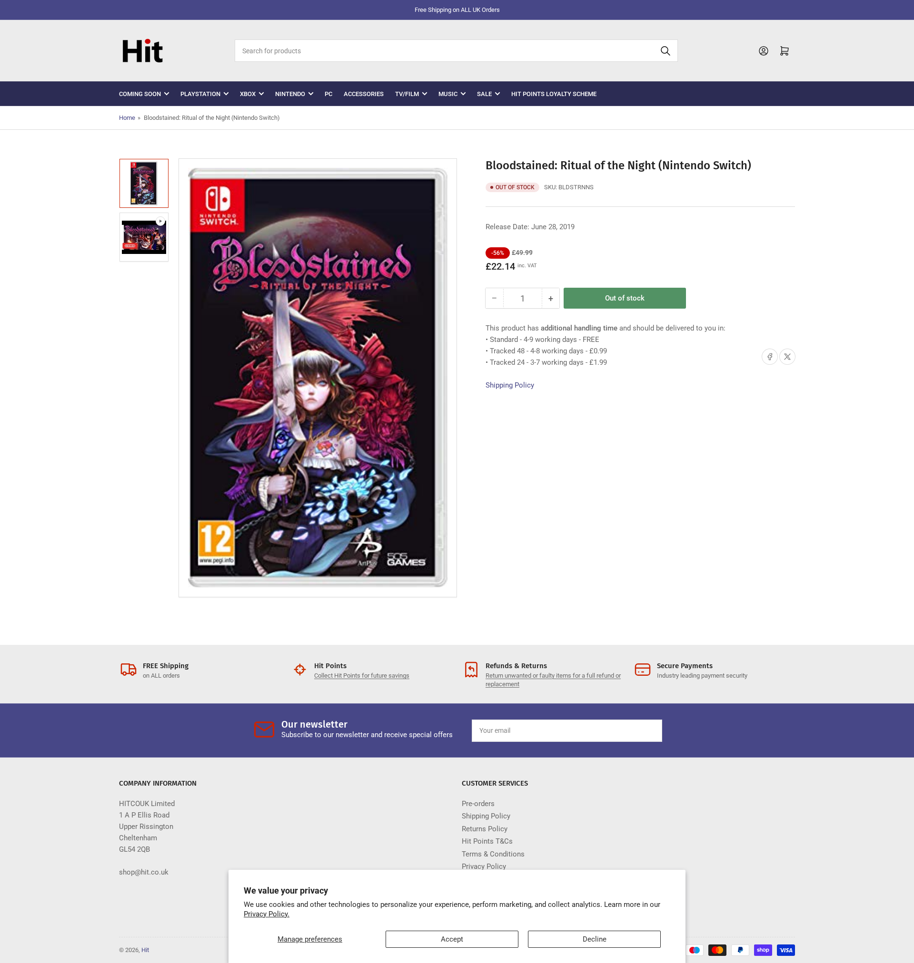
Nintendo (290, 93)
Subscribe (632, 730)
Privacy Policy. (266, 914)
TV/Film (407, 93)
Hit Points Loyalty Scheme (553, 93)
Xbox (248, 93)
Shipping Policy (510, 385)
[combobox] (456, 50)
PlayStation (200, 93)
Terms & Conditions (493, 854)
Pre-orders (478, 803)
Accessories (364, 93)
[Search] (665, 50)
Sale (484, 93)
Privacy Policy (484, 866)
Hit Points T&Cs (487, 841)
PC (328, 93)
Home (127, 117)
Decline (594, 939)
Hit (145, 949)
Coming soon (140, 93)
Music (447, 93)
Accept (452, 939)
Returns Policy (484, 829)
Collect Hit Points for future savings (361, 675)
